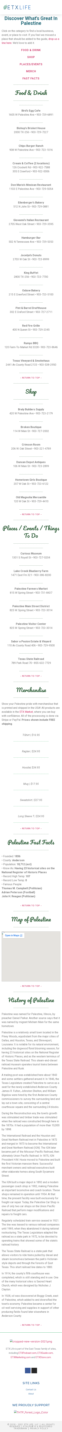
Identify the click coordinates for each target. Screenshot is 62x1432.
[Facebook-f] (28, 1370)
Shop (31, 57)
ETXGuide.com (45, 1353)
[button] (55, 7)
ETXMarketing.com (21, 1357)
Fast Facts (31, 78)
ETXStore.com (43, 1357)
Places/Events (31, 64)
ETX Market (26, 711)
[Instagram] (34, 1370)
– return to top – (31, 377)
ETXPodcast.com (28, 1353)
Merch (31, 71)
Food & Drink (31, 50)
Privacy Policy (39, 1428)
